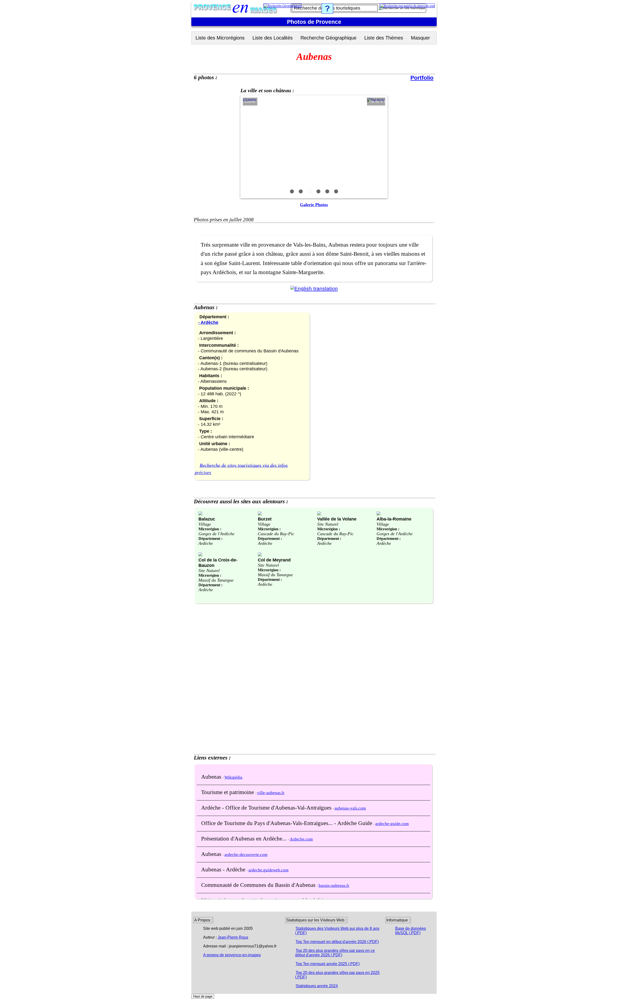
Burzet (265, 518)
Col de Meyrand (274, 559)
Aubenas (212, 776)
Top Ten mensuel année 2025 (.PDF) (328, 964)
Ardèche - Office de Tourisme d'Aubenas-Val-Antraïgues (267, 807)
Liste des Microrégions (220, 37)
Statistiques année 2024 (317, 986)
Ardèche (205, 543)
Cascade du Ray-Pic (276, 533)
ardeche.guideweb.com (268, 870)
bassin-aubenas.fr (334, 885)
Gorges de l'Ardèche (216, 533)
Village (204, 524)
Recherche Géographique (328, 37)
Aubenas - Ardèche (224, 869)
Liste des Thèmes (383, 37)
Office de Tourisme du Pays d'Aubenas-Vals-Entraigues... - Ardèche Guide (287, 823)
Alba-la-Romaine (394, 518)
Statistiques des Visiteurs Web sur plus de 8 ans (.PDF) (337, 930)
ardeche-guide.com (392, 823)
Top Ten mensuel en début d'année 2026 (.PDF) (337, 942)
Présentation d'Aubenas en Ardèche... (244, 838)
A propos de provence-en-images (232, 955)
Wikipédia (233, 777)
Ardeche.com (301, 839)
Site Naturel (327, 524)
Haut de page (202, 996)
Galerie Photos (314, 204)
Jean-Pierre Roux (233, 937)
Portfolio (421, 78)
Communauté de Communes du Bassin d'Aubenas (259, 885)
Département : (210, 538)
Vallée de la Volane (336, 518)
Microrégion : (209, 529)
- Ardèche (208, 322)
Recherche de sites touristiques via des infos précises (241, 469)
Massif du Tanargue (216, 580)
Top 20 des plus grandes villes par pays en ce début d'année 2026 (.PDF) (335, 952)
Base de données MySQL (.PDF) (410, 930)
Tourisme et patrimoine (228, 792)
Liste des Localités (272, 37)
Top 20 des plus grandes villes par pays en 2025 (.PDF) (337, 975)
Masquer (420, 37)
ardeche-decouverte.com (245, 854)
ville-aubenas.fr (271, 792)
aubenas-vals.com (350, 808)
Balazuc (206, 518)
